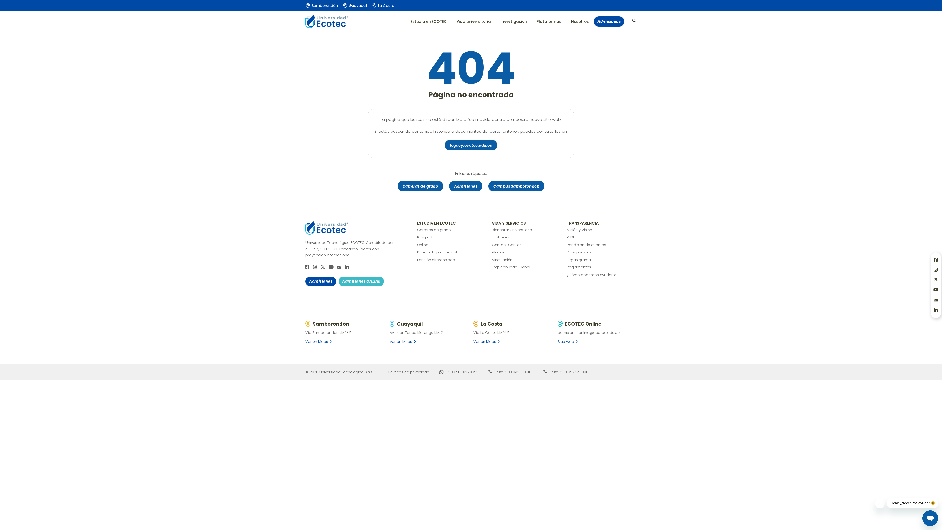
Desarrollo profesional (437, 252)
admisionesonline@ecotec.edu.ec (589, 332)
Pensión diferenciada (436, 259)
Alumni (498, 252)
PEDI (570, 237)
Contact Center (506, 244)
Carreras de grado (420, 186)
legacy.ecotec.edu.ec (471, 145)
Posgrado (425, 237)
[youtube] (331, 267)
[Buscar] (634, 20)
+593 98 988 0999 (462, 372)
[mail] (339, 267)
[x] (323, 267)
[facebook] (307, 267)
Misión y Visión (579, 229)
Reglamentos (579, 267)
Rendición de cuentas (586, 244)
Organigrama (579, 259)
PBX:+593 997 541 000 (569, 372)
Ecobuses (500, 237)
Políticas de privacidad (408, 372)
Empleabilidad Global (511, 267)
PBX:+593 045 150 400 (515, 372)
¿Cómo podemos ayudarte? (592, 274)
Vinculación (502, 259)
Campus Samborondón (516, 186)
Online (422, 244)
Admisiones (609, 21)
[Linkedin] (347, 267)
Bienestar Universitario (512, 229)
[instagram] (315, 267)
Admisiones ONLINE (361, 281)
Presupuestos (579, 252)
